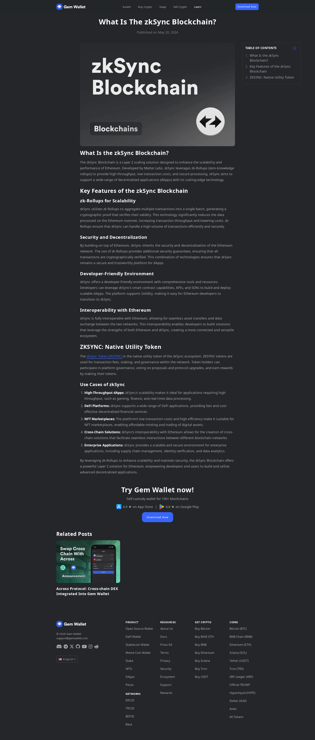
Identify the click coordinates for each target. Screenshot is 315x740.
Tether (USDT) (239, 661)
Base (129, 724)
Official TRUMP (240, 685)
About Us (166, 629)
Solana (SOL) (238, 653)
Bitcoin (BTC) (238, 629)
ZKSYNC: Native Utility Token (272, 77)
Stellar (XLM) (238, 701)
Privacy (165, 661)
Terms (164, 653)
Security (165, 669)
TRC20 (130, 708)
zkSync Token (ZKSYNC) (104, 356)
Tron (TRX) (237, 669)
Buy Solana (202, 661)
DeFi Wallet (133, 637)
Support (166, 685)
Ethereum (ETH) (240, 645)
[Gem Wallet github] (78, 646)
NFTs (129, 669)
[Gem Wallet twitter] (72, 646)
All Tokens (236, 717)
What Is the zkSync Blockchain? (264, 58)
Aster (233, 709)
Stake (129, 661)
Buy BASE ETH (204, 637)
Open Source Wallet (139, 629)
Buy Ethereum (204, 653)
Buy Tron (201, 669)
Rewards (166, 693)
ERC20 (130, 700)
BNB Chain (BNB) (241, 637)
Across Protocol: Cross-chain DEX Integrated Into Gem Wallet (87, 591)
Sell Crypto (180, 7)
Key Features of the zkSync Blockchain (270, 68)
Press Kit (166, 645)
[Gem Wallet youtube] (84, 646)
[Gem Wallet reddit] (96, 646)
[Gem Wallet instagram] (90, 646)
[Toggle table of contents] (294, 48)
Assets (127, 7)
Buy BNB (201, 645)
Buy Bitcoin (202, 629)
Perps (130, 685)
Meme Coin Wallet (138, 653)
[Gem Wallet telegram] (66, 646)
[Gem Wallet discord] (59, 646)
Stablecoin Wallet (137, 645)
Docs (163, 637)
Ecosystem (167, 677)
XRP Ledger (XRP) (241, 677)
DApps (130, 677)
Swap (162, 7)
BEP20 (130, 716)
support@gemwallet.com (72, 638)
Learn (197, 7)
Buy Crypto (145, 7)
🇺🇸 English (66, 659)
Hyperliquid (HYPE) (242, 693)
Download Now (247, 6)
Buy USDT (201, 677)
